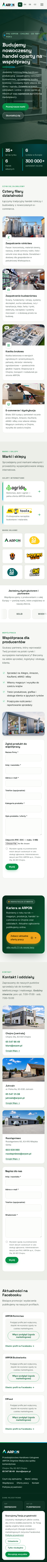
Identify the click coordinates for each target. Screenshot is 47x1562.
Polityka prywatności (12, 1487)
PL (20, 4)
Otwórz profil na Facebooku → (19, 1346)
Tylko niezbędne (15, 1548)
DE (30, 4)
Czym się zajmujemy (12, 1479)
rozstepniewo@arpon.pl (18, 1153)
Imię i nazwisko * (13, 765)
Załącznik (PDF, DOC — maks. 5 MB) (21, 840)
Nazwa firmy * (11, 752)
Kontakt (35, 1483)
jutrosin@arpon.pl (15, 1098)
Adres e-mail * (12, 778)
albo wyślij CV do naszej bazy (20, 947)
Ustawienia (13, 1541)
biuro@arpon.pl (14, 1045)
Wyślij (12, 866)
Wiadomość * (11, 1215)
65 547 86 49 (13, 1041)
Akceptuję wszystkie (17, 1554)
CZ (35, 4)
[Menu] (42, 5)
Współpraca (8, 1483)
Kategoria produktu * (15, 803)
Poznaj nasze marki (15, 106)
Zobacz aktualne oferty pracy (23, 938)
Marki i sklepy (31, 1479)
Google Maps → (13, 1051)
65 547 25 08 (13, 1094)
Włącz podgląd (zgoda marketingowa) (23, 1335)
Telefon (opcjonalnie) (15, 790)
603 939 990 (13, 1150)
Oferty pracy (23, 1483)
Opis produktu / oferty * (16, 816)
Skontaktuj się (13, 115)
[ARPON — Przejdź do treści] (8, 4)
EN (25, 4)
